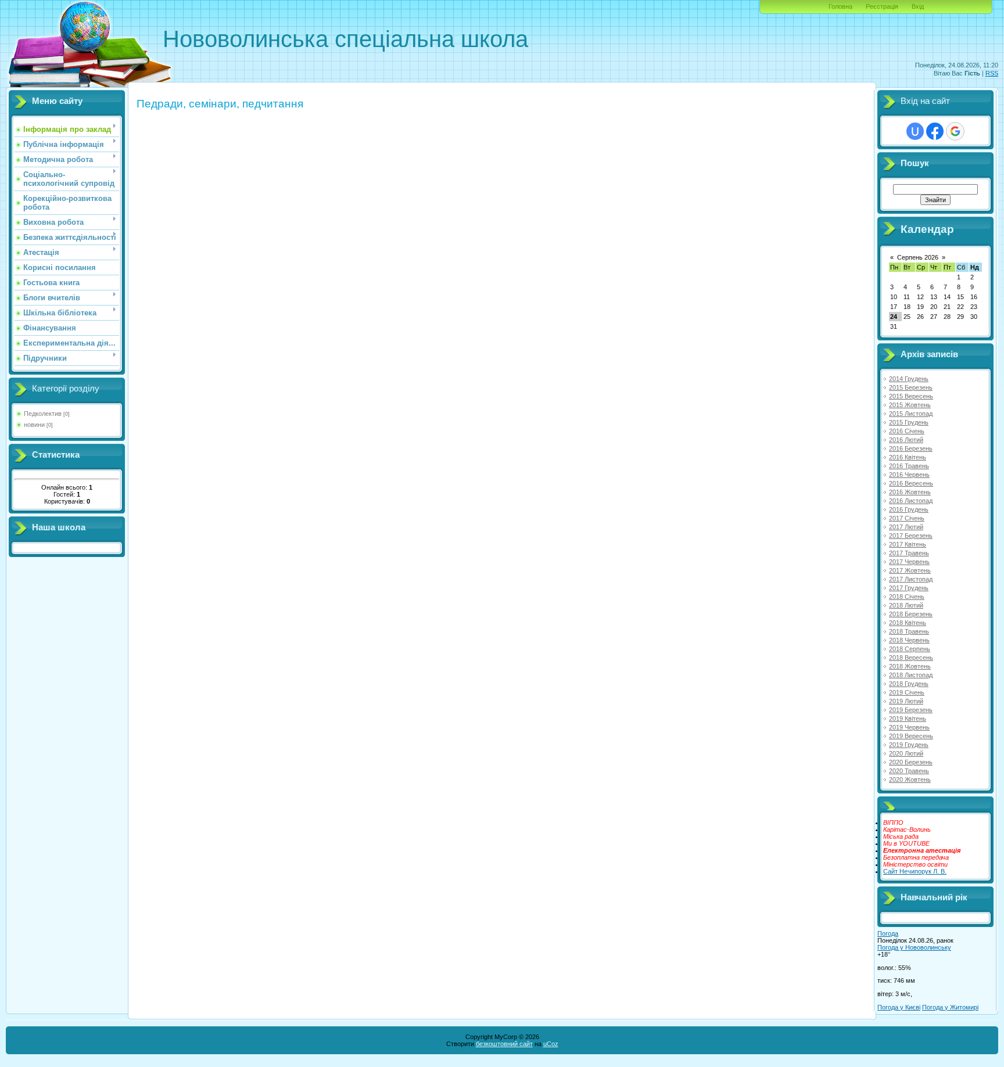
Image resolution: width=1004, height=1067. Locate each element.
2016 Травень (909, 465)
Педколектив (43, 413)
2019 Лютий (906, 701)
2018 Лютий (906, 605)
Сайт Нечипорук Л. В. (914, 871)
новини (34, 424)
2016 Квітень (907, 457)
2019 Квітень (907, 718)
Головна (840, 6)
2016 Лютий (906, 439)
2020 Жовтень (910, 779)
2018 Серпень (909, 648)
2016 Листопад (911, 500)
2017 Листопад (911, 579)
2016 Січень (906, 430)
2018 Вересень (911, 657)
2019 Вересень (911, 735)
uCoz (550, 1043)
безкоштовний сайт (504, 1043)
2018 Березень (911, 613)
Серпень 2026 (917, 257)
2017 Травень (909, 552)
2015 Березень (911, 387)
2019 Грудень (908, 744)
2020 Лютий (906, 753)
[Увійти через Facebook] (935, 131)
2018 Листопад (911, 674)
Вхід (918, 6)
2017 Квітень (907, 544)
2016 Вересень (911, 483)
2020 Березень (911, 762)
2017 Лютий (906, 526)
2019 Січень (906, 692)
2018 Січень (906, 596)
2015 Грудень (908, 422)
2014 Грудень (908, 378)
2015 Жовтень (910, 404)
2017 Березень (911, 535)
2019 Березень (911, 709)
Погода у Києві (898, 1007)
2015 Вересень (911, 396)
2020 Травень (909, 770)
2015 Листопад (911, 413)
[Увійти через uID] (915, 131)
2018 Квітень (907, 622)
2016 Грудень (908, 509)
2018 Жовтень (910, 666)
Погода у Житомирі (950, 1007)
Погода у (914, 947)
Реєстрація (882, 6)
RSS (991, 73)
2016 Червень (909, 474)
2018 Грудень (908, 683)
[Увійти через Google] (955, 131)
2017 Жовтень (910, 570)
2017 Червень (909, 561)
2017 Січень (906, 518)
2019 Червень (909, 727)
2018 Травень (909, 631)
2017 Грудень (908, 587)
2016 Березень (911, 448)
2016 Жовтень (910, 491)
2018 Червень (909, 640)
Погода (887, 933)
